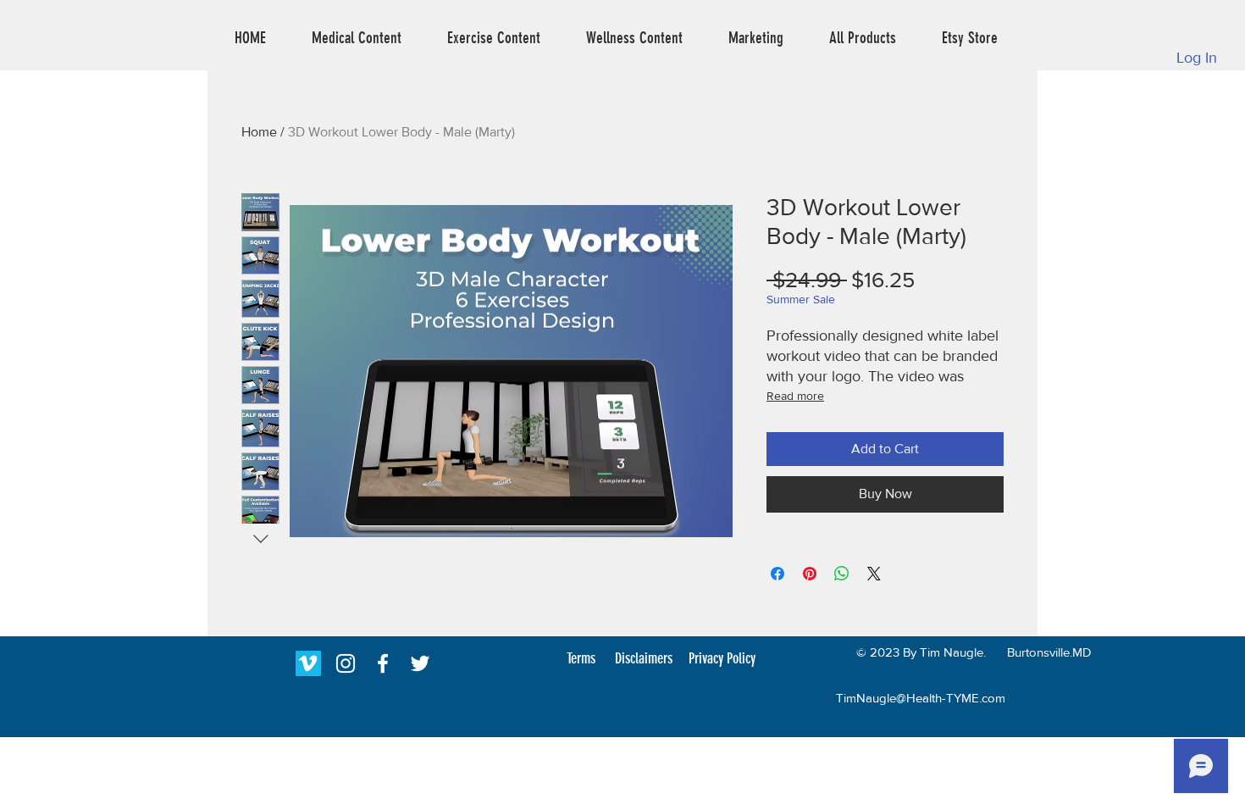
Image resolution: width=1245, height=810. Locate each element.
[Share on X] (874, 573)
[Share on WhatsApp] (842, 573)
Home (259, 132)
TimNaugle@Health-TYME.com (920, 698)
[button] (356, 38)
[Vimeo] (308, 663)
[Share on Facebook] (777, 573)
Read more (795, 395)
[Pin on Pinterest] (810, 573)
